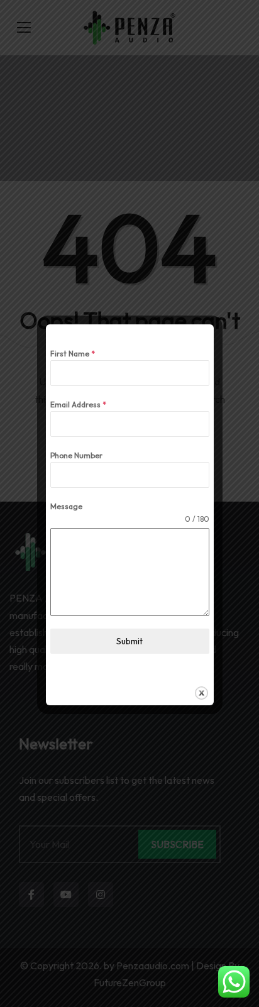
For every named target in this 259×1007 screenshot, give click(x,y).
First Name (72, 353)
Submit (129, 641)
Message (66, 506)
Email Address (78, 404)
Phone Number (76, 455)
